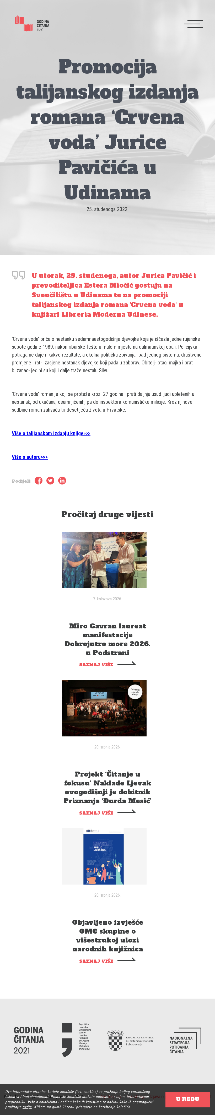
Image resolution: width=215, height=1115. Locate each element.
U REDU (187, 1099)
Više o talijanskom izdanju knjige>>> (51, 433)
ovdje (27, 1107)
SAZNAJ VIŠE (96, 664)
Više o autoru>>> (30, 457)
